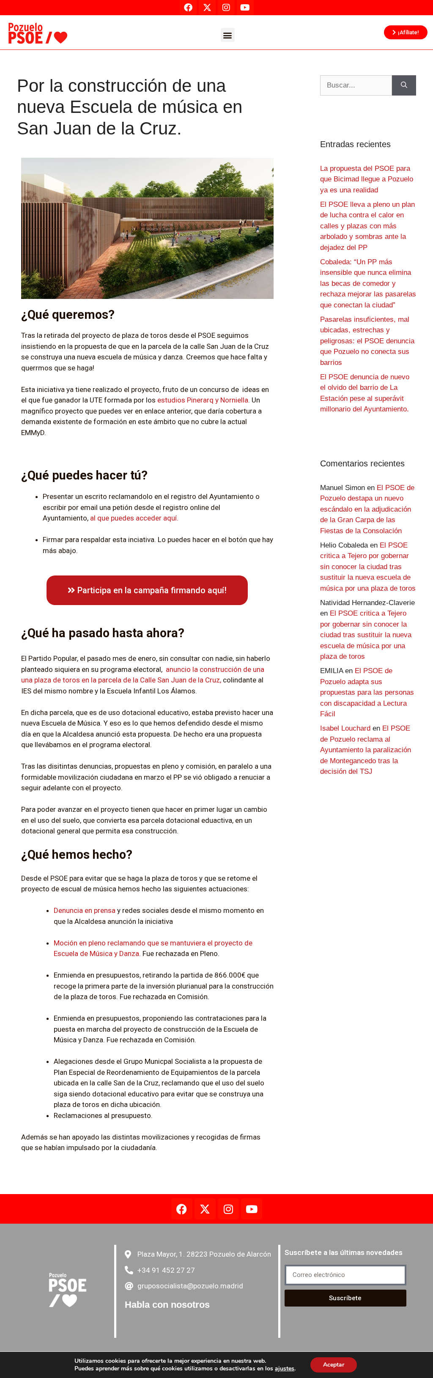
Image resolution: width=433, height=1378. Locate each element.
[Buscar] (404, 85)
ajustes (284, 1369)
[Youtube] (251, 1208)
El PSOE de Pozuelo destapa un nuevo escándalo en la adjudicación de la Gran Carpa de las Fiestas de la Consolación (367, 509)
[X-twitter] (205, 1208)
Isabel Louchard (345, 728)
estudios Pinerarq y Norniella (202, 400)
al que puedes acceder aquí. (134, 518)
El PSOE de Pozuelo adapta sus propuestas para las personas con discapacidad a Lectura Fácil (367, 692)
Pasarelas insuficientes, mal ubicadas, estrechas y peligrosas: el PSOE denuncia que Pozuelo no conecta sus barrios (367, 341)
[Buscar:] (356, 85)
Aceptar (333, 1365)
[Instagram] (228, 1208)
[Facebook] (181, 1208)
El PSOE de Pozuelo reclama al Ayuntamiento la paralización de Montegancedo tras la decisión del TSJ (365, 749)
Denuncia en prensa (84, 910)
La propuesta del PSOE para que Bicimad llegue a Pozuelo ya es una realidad (366, 179)
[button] (228, 35)
